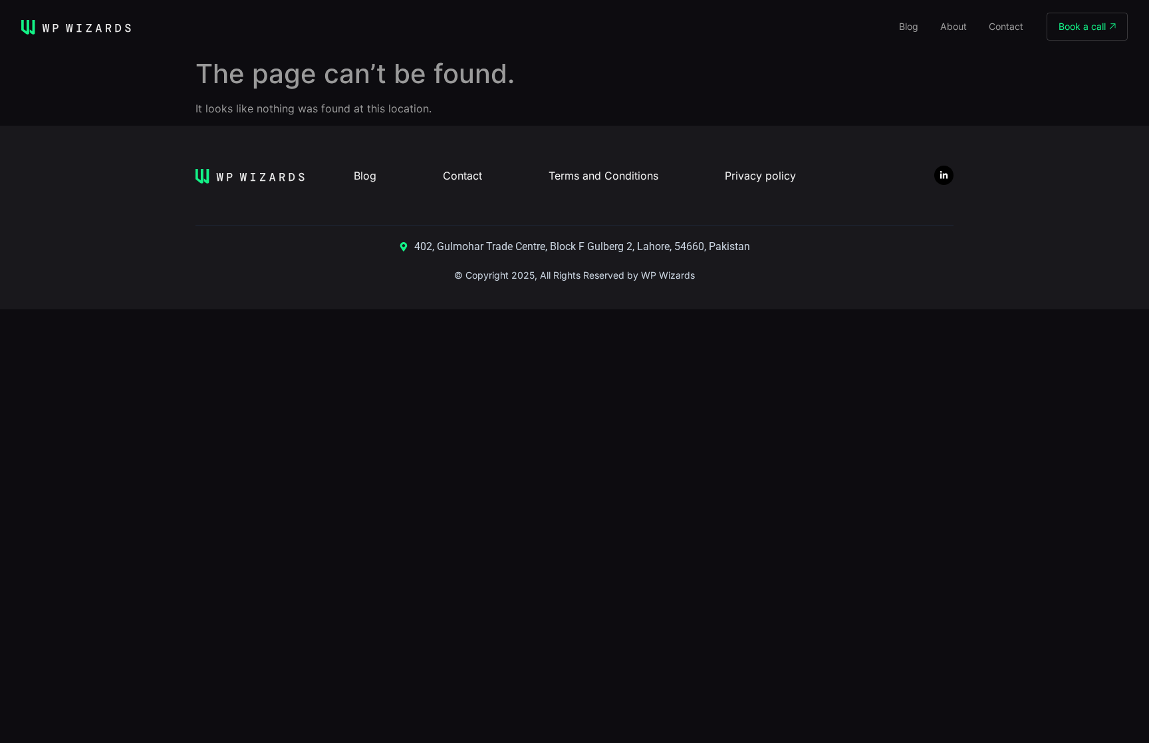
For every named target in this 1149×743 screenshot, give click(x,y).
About (953, 26)
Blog (908, 26)
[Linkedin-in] (944, 175)
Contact (1006, 26)
